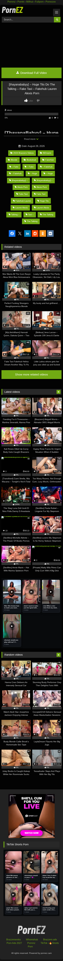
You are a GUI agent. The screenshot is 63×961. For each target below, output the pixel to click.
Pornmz (11, 1)
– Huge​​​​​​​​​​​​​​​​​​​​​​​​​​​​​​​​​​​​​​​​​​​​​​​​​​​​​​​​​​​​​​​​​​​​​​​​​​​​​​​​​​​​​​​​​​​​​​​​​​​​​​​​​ (49, 173)
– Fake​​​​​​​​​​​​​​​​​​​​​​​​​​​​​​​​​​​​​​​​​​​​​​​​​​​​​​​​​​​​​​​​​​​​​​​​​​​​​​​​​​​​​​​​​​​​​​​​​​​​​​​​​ (15, 167)
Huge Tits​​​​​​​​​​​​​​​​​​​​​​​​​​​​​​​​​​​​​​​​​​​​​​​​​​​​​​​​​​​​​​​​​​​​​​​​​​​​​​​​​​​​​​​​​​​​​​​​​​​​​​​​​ (44, 201)
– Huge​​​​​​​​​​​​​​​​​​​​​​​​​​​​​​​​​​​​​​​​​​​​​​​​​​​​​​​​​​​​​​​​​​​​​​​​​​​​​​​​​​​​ (33, 173)
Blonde (14, 160)
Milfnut (29, 1)
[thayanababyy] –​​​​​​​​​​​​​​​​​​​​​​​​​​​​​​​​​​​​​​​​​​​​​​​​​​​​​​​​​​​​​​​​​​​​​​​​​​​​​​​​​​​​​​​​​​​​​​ (44, 180)
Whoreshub (32, 939)
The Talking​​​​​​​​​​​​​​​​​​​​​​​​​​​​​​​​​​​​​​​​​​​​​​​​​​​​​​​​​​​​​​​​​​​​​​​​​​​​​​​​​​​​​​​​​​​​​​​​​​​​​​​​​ (47, 214)
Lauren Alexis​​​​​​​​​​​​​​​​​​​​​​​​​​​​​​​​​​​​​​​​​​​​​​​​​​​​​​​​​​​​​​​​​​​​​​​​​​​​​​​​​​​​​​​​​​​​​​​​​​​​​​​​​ (21, 207)
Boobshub (31, 160)
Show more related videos (31, 374)
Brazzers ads (50, 939)
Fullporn (39, 1)
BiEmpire (47, 153)
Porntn (20, 1)
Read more (30, 139)
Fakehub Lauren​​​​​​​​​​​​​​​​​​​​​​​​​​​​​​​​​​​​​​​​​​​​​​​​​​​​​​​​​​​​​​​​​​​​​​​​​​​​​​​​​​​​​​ (23, 201)
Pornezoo (51, 1)
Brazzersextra (13, 939)
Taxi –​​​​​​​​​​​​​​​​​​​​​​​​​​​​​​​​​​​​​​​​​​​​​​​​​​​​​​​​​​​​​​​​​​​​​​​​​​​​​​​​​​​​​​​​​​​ (31, 214)
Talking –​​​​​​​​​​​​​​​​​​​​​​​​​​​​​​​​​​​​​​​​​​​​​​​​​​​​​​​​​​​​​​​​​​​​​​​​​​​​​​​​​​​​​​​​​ (15, 214)
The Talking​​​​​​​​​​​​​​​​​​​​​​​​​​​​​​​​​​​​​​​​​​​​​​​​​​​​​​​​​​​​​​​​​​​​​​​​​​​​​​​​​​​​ (32, 221)
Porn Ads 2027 (14, 943)
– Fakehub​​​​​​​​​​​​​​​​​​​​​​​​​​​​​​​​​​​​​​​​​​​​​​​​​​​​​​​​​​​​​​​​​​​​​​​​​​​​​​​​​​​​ (17, 173)
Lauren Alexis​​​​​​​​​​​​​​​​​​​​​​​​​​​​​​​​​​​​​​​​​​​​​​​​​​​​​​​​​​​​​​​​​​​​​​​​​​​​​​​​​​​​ (42, 207)
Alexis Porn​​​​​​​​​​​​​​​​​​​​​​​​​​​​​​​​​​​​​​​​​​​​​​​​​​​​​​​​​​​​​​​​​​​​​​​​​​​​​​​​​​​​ (41, 187)
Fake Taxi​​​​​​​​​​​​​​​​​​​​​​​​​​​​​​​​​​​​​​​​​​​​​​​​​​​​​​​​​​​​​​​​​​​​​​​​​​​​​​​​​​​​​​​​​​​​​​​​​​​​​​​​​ (40, 194)
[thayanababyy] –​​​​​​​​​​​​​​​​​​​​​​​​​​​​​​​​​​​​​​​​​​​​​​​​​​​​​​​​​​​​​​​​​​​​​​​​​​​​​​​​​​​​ (20, 180)
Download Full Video (33, 72)
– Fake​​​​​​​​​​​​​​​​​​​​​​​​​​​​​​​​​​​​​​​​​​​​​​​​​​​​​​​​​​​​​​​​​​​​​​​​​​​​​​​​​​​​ (30, 167)
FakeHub (49, 160)
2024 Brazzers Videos (23, 153)
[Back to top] (54, 952)
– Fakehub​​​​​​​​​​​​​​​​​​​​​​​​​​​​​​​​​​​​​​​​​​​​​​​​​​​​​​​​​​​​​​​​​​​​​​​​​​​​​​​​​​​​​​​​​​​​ (47, 167)
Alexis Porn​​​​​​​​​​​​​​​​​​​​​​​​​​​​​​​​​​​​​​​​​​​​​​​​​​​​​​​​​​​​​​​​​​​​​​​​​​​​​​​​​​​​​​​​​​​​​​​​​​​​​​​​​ (22, 187)
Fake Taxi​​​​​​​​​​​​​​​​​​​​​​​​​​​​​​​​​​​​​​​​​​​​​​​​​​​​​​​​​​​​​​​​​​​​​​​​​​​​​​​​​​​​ (23, 194)
